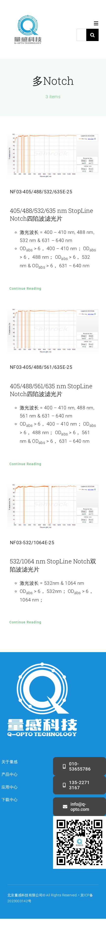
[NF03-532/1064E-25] (53, 506)
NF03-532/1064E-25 (32, 542)
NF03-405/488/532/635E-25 (41, 192)
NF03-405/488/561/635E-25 (41, 367)
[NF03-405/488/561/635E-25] (53, 331)
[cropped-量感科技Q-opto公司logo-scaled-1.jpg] (27, 11)
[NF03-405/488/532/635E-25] (53, 156)
